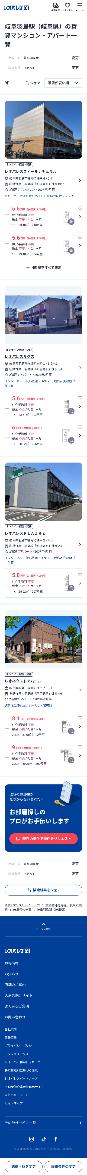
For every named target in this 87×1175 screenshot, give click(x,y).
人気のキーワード (17, 1095)
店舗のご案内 (15, 985)
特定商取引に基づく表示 (21, 1070)
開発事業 (11, 1037)
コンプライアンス (17, 1054)
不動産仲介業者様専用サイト (24, 1087)
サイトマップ (14, 1103)
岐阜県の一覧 (22, 909)
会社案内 (11, 1029)
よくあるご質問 (17, 1006)
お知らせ (12, 974)
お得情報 (12, 963)
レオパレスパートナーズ (21, 1078)
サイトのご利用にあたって (23, 1062)
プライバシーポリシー (20, 1046)
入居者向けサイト (18, 996)
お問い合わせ (15, 1017)
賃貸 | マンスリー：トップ (22, 905)
